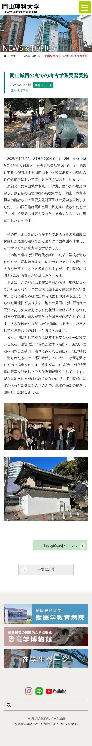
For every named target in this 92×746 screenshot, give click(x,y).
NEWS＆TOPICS (30, 56)
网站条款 (59, 718)
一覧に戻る (46, 569)
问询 (30, 718)
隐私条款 (43, 718)
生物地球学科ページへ (60, 545)
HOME (12, 56)
